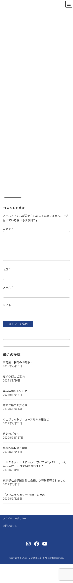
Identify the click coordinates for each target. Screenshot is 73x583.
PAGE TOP (67, 561)
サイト (7, 305)
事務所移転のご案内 (15, 448)
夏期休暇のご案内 (14, 377)
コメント (9, 229)
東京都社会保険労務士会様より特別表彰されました (34, 480)
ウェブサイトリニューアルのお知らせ (26, 419)
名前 (6, 269)
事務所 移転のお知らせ (18, 362)
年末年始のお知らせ (15, 391)
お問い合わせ (10, 525)
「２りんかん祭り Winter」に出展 (24, 495)
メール (8, 287)
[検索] (65, 343)
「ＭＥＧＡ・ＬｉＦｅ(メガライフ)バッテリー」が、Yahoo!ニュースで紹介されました (35, 464)
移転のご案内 (11, 434)
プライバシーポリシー (14, 518)
